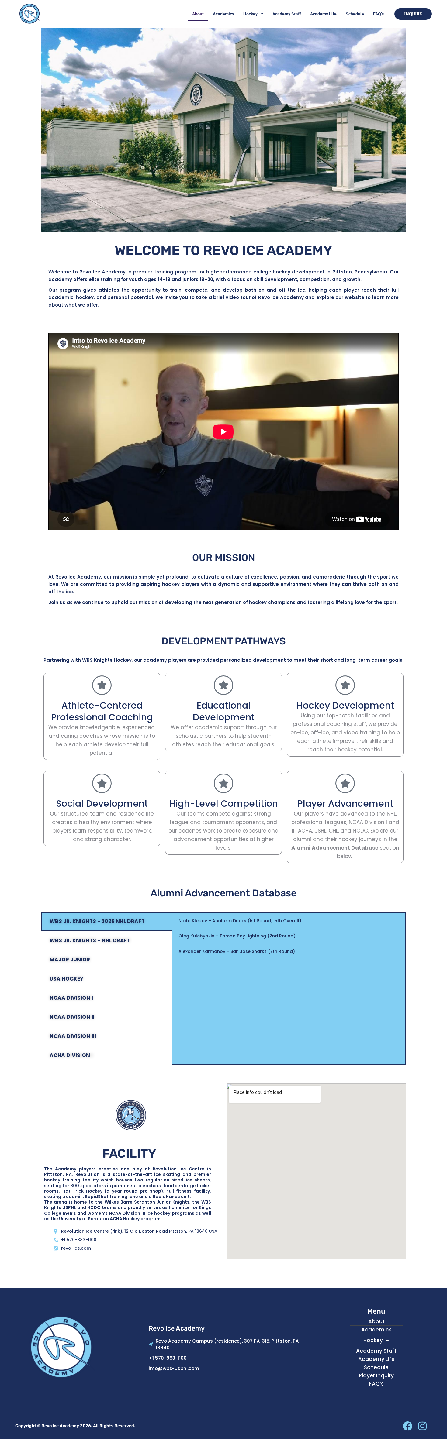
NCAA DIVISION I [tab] (71, 997)
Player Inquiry (376, 1375)
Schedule (355, 14)
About (198, 14)
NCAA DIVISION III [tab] (73, 1036)
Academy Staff (286, 14)
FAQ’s (378, 14)
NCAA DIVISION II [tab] (72, 1017)
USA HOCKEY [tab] (66, 978)
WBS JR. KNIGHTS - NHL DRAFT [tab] (90, 940)
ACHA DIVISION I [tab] (71, 1055)
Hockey (250, 14)
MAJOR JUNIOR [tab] (70, 959)
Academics (223, 14)
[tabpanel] (288, 940)
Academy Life (323, 14)
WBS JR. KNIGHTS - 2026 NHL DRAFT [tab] (97, 921)
